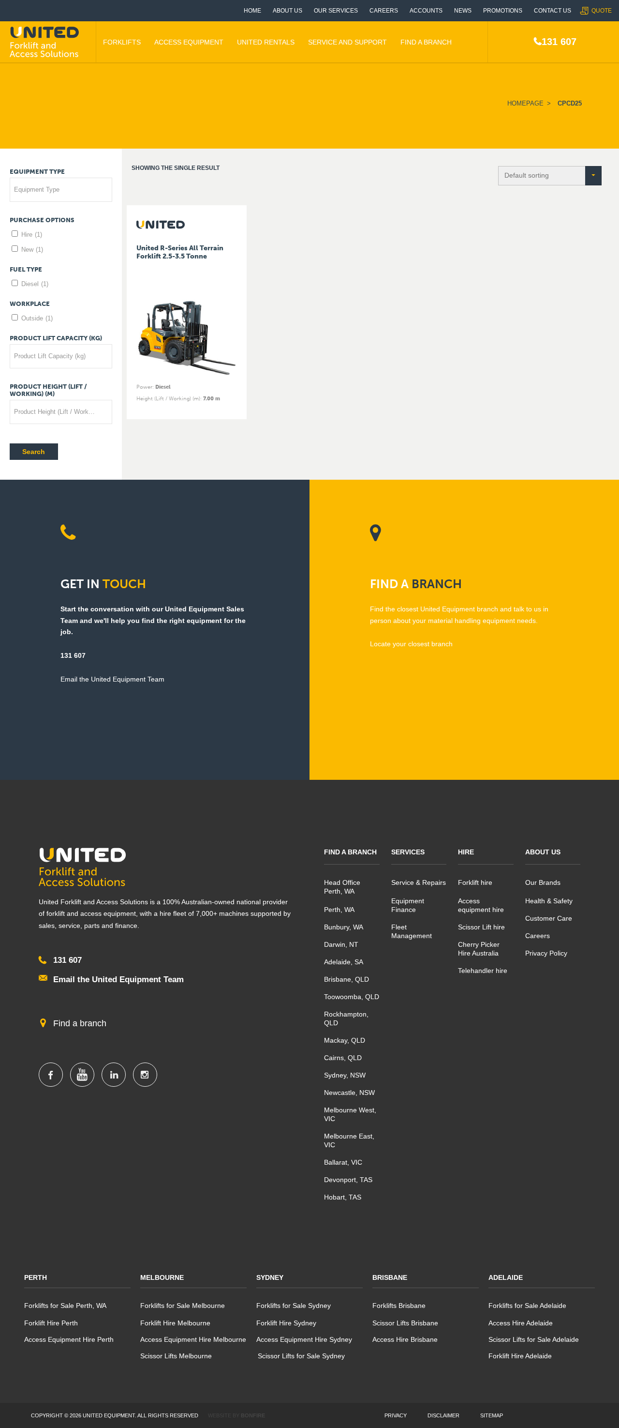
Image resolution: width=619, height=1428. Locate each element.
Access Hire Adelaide (520, 1323)
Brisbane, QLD (346, 979)
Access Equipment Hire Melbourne (193, 1339)
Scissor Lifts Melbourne (176, 1356)
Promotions (502, 10)
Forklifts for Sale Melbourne (182, 1305)
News (463, 10)
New (32, 249)
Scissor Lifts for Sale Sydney (300, 1356)
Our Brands (542, 882)
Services (408, 852)
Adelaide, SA (343, 962)
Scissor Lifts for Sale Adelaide (533, 1339)
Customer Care (548, 918)
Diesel (34, 284)
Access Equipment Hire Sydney (304, 1339)
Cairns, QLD (343, 1058)
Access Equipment (188, 42)
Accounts (426, 10)
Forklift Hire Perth (51, 1323)
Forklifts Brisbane (399, 1305)
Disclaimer (443, 1415)
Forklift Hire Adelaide (520, 1356)
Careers (383, 10)
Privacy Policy (546, 953)
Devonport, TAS (348, 1180)
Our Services (336, 10)
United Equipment (46, 42)
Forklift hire (475, 882)
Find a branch (79, 1023)
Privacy (395, 1415)
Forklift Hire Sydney (286, 1323)
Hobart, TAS (342, 1197)
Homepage (525, 103)
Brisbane (389, 1277)
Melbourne (162, 1277)
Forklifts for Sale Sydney (293, 1305)
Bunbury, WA (343, 927)
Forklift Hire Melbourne (175, 1323)
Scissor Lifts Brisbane (405, 1323)
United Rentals (266, 42)
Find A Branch (426, 42)
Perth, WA (339, 909)
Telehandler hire (482, 970)
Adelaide (505, 1277)
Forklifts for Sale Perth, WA (65, 1305)
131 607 (559, 41)
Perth (35, 1277)
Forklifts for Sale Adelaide (527, 1305)
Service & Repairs (418, 882)
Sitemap (491, 1415)
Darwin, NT (341, 944)
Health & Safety (549, 901)
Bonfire (253, 1415)
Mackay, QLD (344, 1040)
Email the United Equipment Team (118, 979)
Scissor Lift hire (481, 927)
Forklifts (122, 42)
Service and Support (347, 42)
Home (252, 10)
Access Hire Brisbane (405, 1339)
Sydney (269, 1277)
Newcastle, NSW (349, 1092)
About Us (287, 10)
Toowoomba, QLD (351, 997)
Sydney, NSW (345, 1075)
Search (33, 452)
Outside (37, 318)
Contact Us (552, 10)
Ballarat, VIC (343, 1162)
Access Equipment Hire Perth (69, 1339)
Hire (31, 234)
